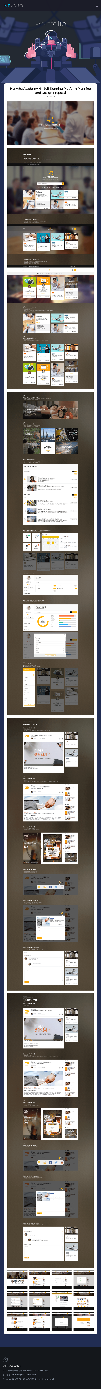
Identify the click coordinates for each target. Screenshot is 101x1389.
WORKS (13, 5)
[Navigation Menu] (97, 6)
